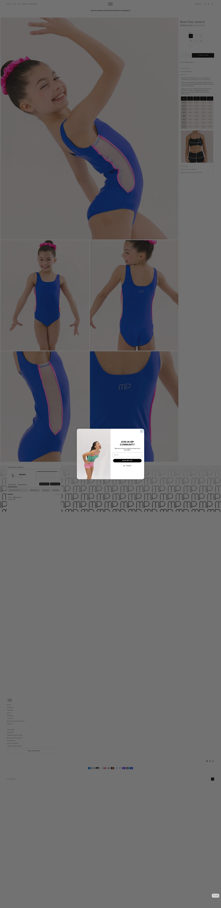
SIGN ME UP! (127, 460)
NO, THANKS (127, 465)
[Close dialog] (141, 431)
